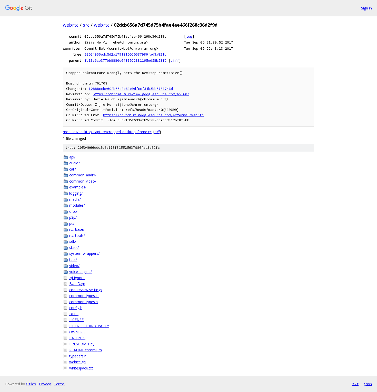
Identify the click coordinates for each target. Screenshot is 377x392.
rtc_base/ (76, 229)
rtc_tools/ (77, 235)
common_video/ (82, 181)
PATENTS (77, 337)
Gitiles (31, 384)
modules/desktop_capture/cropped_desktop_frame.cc (107, 131)
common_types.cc (84, 295)
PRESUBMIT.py (81, 344)
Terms (59, 384)
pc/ (71, 223)
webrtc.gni (77, 361)
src (86, 25)
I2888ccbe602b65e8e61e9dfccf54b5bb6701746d (131, 89)
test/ (73, 259)
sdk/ (72, 241)
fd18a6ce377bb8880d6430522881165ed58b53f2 (125, 60)
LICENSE (76, 319)
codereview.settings (85, 289)
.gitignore (77, 277)
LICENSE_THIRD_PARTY (89, 325)
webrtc (70, 25)
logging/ (76, 193)
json (368, 384)
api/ (72, 157)
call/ (72, 169)
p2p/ (73, 217)
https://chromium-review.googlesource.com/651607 (141, 94)
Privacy (45, 384)
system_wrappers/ (84, 253)
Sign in (366, 8)
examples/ (77, 187)
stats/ (74, 247)
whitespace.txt (81, 368)
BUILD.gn (77, 283)
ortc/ (73, 211)
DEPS (73, 313)
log (189, 36)
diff (175, 60)
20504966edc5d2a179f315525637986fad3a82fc (125, 54)
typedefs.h (77, 356)
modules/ (77, 205)
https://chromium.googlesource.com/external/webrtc (153, 115)
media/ (75, 199)
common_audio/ (82, 175)
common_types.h (83, 301)
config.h (75, 307)
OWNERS (77, 332)
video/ (74, 265)
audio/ (74, 163)
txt (355, 384)
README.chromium (85, 349)
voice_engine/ (80, 271)
